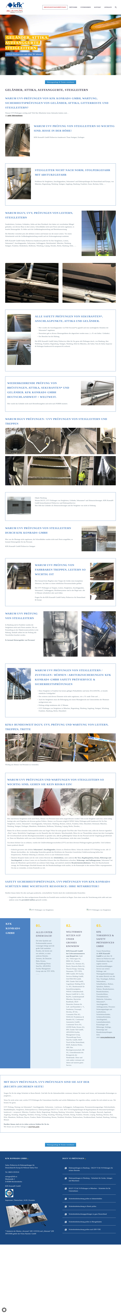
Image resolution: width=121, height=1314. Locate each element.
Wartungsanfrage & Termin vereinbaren (60, 82)
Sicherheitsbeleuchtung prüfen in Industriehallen (85, 1199)
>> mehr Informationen (13, 115)
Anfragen (108, 7)
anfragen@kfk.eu (11, 1176)
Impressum (9, 1200)
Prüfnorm (73, 7)
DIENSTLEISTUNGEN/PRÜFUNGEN (55, 7)
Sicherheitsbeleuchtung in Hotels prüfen (82, 1206)
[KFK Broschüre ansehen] (26, 1215)
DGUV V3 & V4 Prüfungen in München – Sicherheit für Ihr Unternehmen (89, 1189)
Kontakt (97, 7)
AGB (25, 1200)
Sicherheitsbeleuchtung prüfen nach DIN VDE (85, 1229)
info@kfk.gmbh (33, 1127)
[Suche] (115, 7)
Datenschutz (18, 1200)
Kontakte (32, 1200)
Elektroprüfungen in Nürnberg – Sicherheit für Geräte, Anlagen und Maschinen (90, 1179)
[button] (4, 1310)
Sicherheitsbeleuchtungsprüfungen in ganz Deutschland (88, 1214)
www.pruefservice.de (107, 1037)
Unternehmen (85, 7)
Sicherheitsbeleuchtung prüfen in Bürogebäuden (85, 1222)
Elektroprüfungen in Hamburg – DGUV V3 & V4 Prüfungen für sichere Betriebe (91, 1169)
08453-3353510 (13, 1172)
